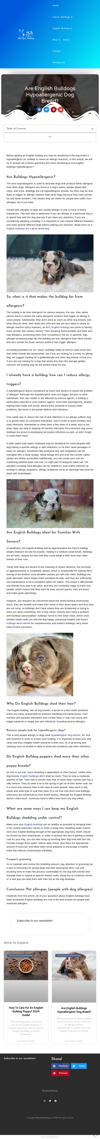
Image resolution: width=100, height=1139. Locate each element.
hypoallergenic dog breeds (65, 735)
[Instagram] (44, 1101)
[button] (92, 129)
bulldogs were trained (18, 623)
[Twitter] (50, 1101)
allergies (74, 394)
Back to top (95, 1134)
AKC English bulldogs (58, 327)
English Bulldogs (29, 776)
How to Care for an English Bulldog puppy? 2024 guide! (26, 1011)
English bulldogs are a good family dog (28, 228)
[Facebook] (55, 1101)
